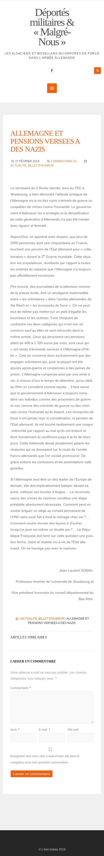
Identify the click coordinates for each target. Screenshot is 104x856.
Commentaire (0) (64, 161)
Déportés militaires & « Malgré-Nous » (52, 27)
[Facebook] (51, 70)
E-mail (44, 729)
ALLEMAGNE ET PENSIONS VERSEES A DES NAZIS (45, 141)
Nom (14, 729)
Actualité (18, 165)
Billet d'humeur (41, 165)
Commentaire (20, 688)
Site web (73, 729)
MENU (52, 88)
